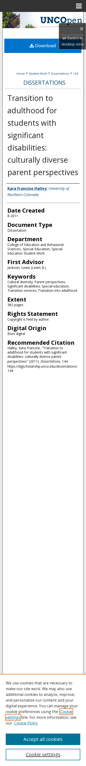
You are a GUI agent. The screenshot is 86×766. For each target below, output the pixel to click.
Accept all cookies (43, 739)
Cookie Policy (26, 723)
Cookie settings (43, 754)
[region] (43, 720)
